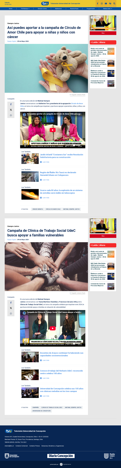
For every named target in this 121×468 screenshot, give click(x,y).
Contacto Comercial (22, 446)
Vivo (103, 33)
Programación (91, 8)
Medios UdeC (107, 8)
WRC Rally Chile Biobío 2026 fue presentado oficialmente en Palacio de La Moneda (98, 63)
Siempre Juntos (42, 8)
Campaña (36, 407)
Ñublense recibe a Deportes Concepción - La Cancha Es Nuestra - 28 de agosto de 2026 (98, 73)
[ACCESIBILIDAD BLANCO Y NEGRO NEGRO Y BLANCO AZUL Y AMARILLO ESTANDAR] (110, 3)
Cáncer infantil (38, 209)
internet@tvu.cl (9, 446)
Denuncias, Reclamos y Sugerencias (52, 446)
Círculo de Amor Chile (53, 209)
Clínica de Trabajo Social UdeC (51, 407)
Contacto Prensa (34, 446)
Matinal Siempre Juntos (71, 209)
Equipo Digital (11, 41)
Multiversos (58, 8)
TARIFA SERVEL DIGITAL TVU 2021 (16, 442)
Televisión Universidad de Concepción (30, 431)
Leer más (44, 162)
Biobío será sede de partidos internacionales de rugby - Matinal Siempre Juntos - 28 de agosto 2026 (99, 52)
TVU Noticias (24, 8)
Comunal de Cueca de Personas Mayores (98, 82)
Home (10, 8)
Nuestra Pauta (74, 8)
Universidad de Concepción (41, 411)
